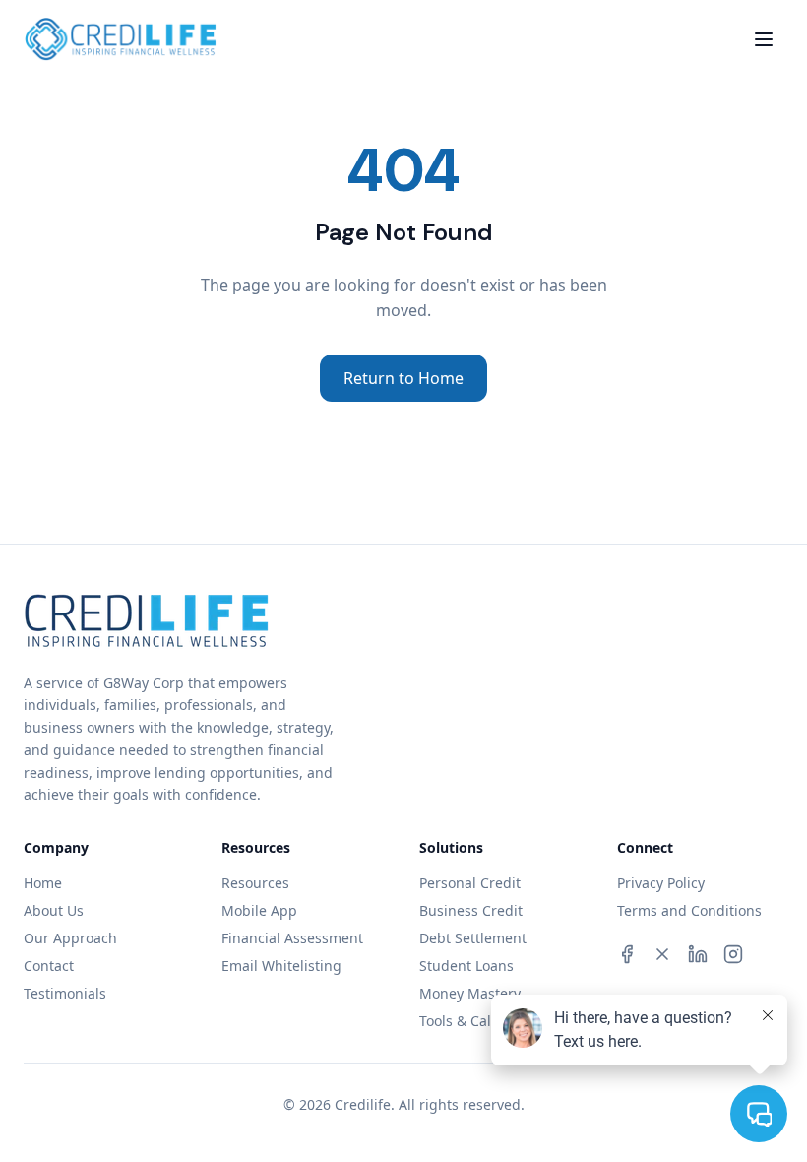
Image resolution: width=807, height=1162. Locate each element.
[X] (662, 954)
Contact (49, 965)
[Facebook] (627, 954)
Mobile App (259, 910)
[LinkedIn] (698, 954)
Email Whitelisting (281, 965)
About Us (54, 910)
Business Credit (471, 910)
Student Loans (466, 965)
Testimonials (65, 993)
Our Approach (70, 938)
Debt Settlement (473, 938)
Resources (255, 882)
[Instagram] (733, 954)
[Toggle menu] (763, 39)
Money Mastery (470, 993)
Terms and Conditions (689, 910)
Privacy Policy (661, 882)
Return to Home (403, 378)
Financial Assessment (292, 938)
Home (43, 882)
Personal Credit (470, 882)
